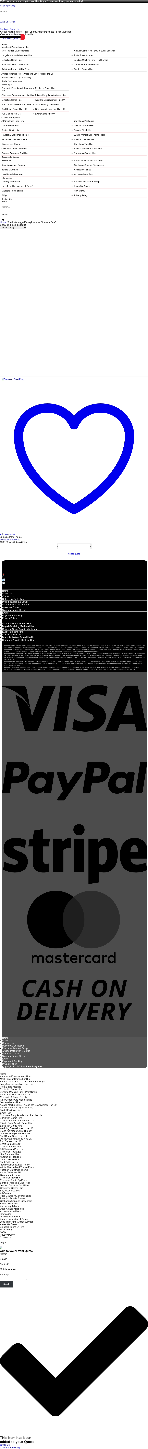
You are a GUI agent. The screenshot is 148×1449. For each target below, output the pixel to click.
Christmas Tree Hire (83, 144)
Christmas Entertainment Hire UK (17, 95)
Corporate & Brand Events (86, 64)
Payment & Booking (12, 615)
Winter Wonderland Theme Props (89, 135)
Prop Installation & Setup (15, 602)
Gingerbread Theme (10, 144)
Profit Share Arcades (84, 55)
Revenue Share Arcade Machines (19, 629)
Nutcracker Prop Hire (84, 125)
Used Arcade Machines (12, 174)
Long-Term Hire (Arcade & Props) (17, 186)
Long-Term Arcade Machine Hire (16, 55)
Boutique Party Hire (10, 29)
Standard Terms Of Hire (14, 610)
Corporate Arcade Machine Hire (18, 640)
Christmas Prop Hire (10, 117)
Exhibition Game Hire (11, 60)
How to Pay (79, 190)
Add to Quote (74, 554)
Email (3, 1259)
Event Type (6, 84)
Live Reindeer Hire (10, 125)
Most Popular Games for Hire (15, 50)
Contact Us (6, 199)
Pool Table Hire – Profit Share (15, 64)
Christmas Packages (84, 121)
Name (3, 1254)
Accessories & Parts (84, 174)
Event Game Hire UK (45, 113)
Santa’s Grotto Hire (10, 130)
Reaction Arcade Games (13, 165)
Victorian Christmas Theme (14, 139)
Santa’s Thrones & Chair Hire (88, 148)
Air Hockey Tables (82, 169)
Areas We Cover (82, 186)
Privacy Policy (81, 195)
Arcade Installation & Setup (86, 181)
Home (4, 44)
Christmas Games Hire (85, 153)
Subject (4, 1264)
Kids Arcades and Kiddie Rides (15, 69)
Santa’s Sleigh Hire (83, 130)
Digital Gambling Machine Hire (18, 626)
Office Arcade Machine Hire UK (50, 109)
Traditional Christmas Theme (15, 135)
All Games (6, 160)
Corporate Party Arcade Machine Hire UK (16, 89)
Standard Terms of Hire (12, 190)
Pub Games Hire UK (11, 113)
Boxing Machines (9, 169)
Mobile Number (8, 1269)
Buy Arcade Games (10, 157)
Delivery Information (10, 181)
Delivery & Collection (13, 599)
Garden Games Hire (83, 69)
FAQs (4, 195)
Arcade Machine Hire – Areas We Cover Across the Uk (27, 74)
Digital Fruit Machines (11, 81)
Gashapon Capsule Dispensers (89, 165)
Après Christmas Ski (84, 139)
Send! (6, 1284)
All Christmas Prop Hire (12, 121)
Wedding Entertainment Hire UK (50, 100)
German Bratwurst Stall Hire (14, 153)
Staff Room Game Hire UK (14, 109)
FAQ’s (5, 613)
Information (6, 178)
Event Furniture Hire (12, 632)
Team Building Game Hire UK (49, 104)
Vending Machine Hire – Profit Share (91, 60)
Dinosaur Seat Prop (10, 539)
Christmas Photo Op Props (14, 148)
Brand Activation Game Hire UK (16, 104)
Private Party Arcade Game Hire (50, 95)
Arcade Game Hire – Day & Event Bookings (94, 50)
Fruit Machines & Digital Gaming (16, 77)
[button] (4, 201)
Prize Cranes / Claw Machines (88, 160)
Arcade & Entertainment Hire (17, 623)
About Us (7, 593)
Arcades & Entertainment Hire (15, 47)
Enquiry (4, 1274)
